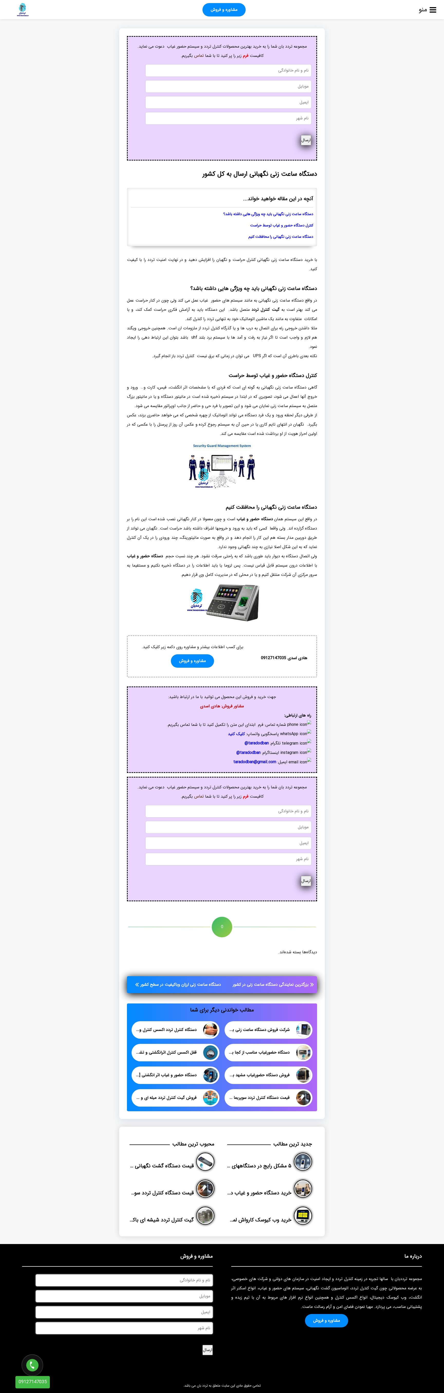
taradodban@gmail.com (254, 762)
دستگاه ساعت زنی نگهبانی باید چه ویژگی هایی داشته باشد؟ (268, 214)
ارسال (306, 140)
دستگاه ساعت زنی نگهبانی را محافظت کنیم (280, 237)
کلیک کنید (236, 734)
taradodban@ (257, 743)
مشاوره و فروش (224, 9)
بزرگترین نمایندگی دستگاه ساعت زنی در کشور (271, 984)
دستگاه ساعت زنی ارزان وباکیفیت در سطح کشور (181, 984)
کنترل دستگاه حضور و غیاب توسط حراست (281, 225)
